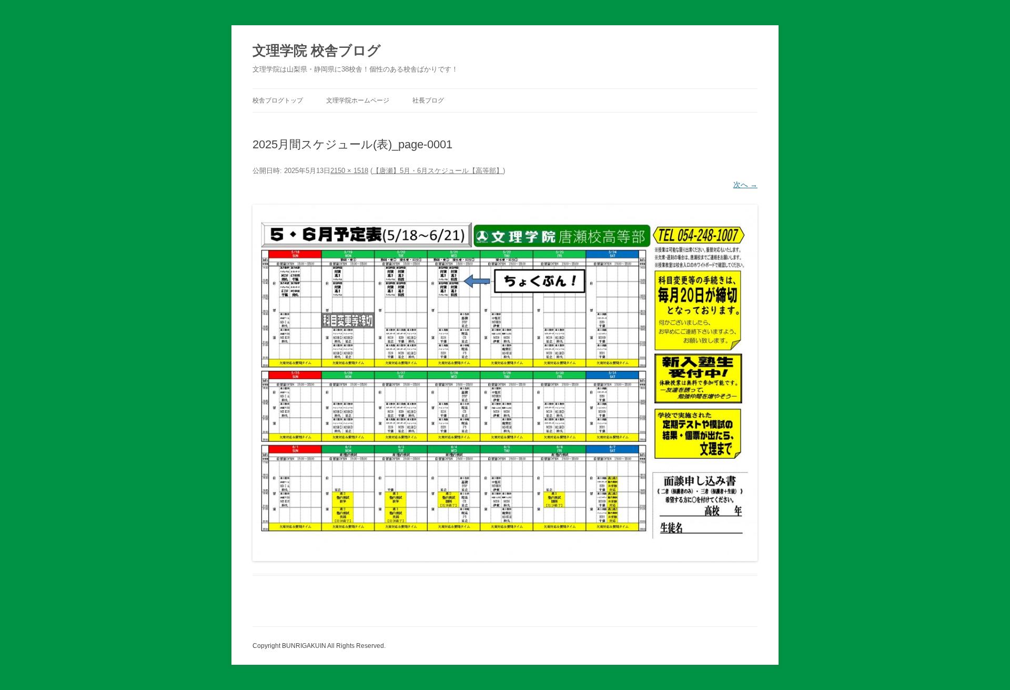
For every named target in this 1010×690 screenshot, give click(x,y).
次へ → (745, 184)
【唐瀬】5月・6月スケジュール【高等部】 (437, 171)
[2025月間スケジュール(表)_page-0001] (505, 383)
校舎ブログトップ (277, 100)
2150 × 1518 (349, 171)
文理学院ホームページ (357, 100)
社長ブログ (428, 100)
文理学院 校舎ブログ (316, 50)
